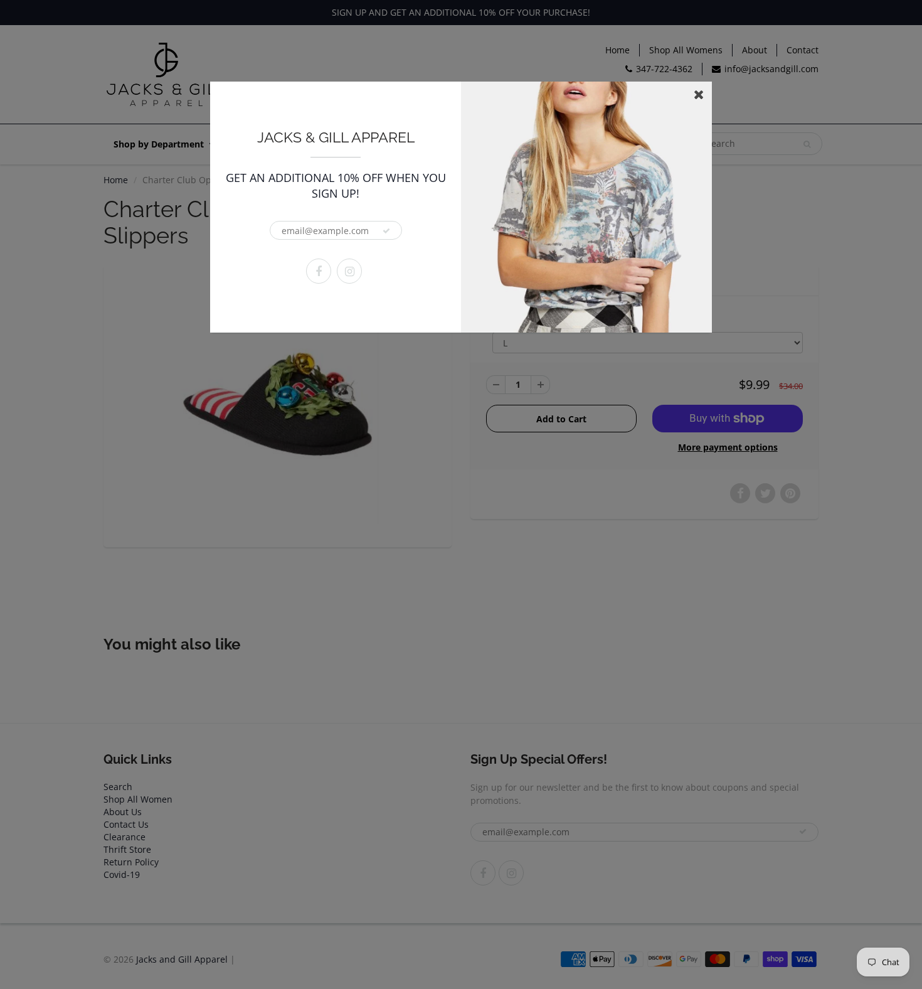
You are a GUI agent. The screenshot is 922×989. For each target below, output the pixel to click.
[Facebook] (318, 271)
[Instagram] (349, 271)
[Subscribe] (386, 231)
